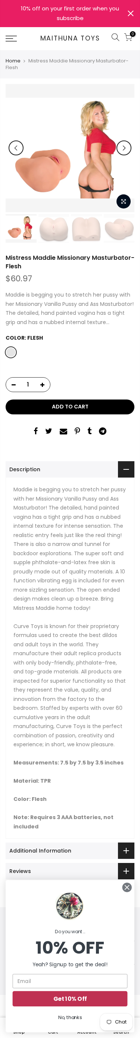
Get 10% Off (70, 999)
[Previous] (16, 147)
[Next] (123, 147)
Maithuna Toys (70, 38)
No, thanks (70, 1017)
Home (13, 61)
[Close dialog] (127, 887)
